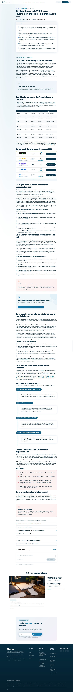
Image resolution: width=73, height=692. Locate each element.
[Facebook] (61, 651)
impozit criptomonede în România (27, 359)
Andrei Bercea (22, 19)
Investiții (30, 650)
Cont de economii (42, 659)
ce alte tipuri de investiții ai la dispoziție (45, 377)
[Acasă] (6, 2)
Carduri (30, 657)
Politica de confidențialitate (53, 667)
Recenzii (30, 658)
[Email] (68, 651)
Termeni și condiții (63, 689)
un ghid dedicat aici (50, 144)
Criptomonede (31, 655)
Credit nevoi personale (41, 662)
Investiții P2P (41, 663)
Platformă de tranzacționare (42, 666)
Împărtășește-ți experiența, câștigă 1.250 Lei (53, 672)
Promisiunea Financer (41, 19)
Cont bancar (41, 650)
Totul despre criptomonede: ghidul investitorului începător (42, 654)
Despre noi (52, 651)
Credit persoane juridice (42, 657)
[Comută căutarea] (70, 2)
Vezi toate (54, 549)
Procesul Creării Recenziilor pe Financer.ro (53, 664)
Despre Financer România (53, 670)
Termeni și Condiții (53, 656)
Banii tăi (30, 653)
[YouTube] (66, 651)
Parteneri (59, 2)
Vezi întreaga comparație (36, 179)
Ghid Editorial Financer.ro (52, 661)
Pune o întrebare (50, 559)
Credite (30, 652)
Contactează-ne (53, 653)
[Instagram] (63, 651)
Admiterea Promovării (52, 659)
